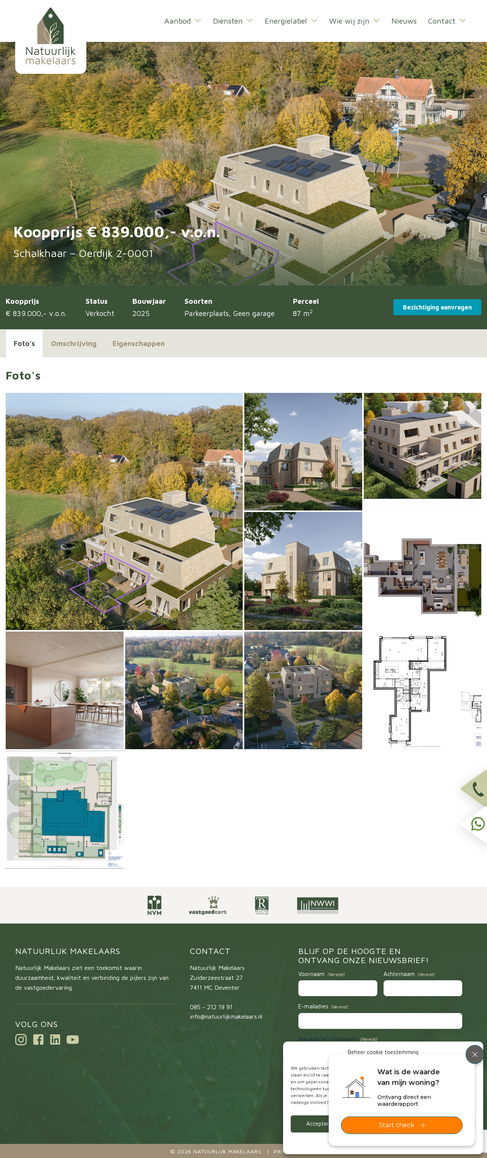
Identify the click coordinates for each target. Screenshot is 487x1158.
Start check (396, 1125)
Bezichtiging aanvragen (437, 307)
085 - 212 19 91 (211, 1006)
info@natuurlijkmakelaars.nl (226, 1016)
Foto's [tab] (24, 343)
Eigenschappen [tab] (139, 343)
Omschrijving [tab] (74, 343)
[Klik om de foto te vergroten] (124, 511)
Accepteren (320, 1123)
